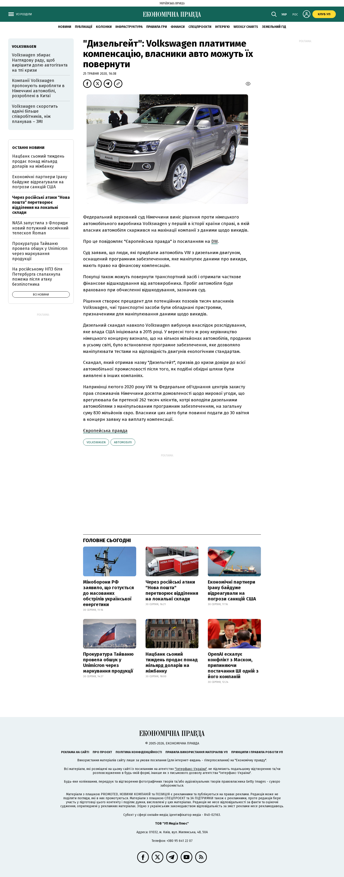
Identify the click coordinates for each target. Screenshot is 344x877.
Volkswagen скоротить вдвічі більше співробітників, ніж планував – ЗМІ (35, 114)
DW (214, 241)
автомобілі (123, 442)
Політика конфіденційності (139, 752)
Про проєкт (102, 752)
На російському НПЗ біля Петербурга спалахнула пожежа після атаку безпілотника (37, 276)
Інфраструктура (129, 27)
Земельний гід (274, 27)
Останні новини (28, 147)
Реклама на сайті (75, 752)
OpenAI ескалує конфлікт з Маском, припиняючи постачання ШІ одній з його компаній (233, 665)
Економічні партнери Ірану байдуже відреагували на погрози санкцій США (232, 590)
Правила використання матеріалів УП (196, 752)
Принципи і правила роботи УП (257, 752)
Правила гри (156, 27)
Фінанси (178, 27)
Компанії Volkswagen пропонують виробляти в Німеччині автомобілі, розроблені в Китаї (38, 88)
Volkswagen (96, 442)
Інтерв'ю (222, 27)
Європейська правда (105, 430)
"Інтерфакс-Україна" (191, 769)
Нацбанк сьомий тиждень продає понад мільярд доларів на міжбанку (172, 662)
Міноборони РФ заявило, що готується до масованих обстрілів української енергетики (108, 593)
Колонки (104, 27)
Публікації (83, 27)
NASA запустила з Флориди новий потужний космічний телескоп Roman (40, 228)
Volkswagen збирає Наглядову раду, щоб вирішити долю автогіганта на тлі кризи (40, 62)
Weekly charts (246, 27)
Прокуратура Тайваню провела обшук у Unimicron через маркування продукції (108, 662)
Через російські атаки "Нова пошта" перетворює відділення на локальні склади (172, 590)
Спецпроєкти (199, 27)
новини (64, 27)
